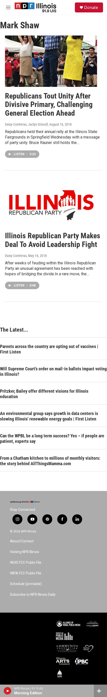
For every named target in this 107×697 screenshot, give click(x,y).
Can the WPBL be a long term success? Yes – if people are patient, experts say (52, 438)
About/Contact (22, 541)
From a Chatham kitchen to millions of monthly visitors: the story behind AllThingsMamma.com (50, 460)
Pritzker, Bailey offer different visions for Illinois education (44, 393)
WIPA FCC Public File (25, 573)
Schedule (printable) (26, 584)
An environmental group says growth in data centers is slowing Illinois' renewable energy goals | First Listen (49, 416)
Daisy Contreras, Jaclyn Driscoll (26, 124)
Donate (91, 7)
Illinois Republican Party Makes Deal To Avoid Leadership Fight (52, 240)
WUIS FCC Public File (25, 562)
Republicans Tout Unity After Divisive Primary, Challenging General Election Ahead (49, 105)
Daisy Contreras (16, 256)
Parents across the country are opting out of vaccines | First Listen (49, 349)
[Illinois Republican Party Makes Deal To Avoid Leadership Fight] (51, 201)
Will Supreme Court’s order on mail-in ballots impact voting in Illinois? (53, 371)
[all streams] (100, 691)
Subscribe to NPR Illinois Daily (32, 594)
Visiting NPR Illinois (24, 552)
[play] (7, 690)
